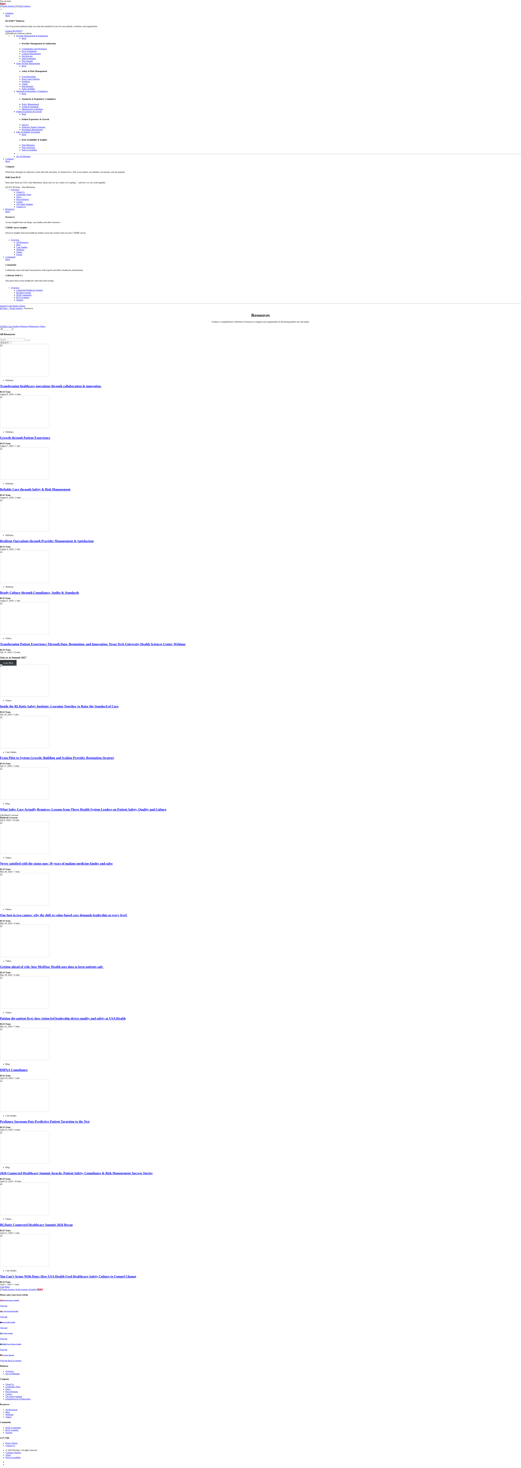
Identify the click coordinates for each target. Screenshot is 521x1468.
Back (7, 15)
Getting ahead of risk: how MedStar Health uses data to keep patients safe (52, 967)
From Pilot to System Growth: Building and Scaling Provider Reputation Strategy (57, 758)
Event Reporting (29, 76)
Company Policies (13, 1452)
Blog (5, 326)
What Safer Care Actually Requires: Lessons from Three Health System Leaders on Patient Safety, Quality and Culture (83, 809)
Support (3, 306)
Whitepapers (33, 326)
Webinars (24, 326)
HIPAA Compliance (14, 1070)
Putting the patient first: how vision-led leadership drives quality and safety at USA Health (63, 1018)
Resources (9, 209)
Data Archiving (28, 147)
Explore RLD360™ (14, 31)
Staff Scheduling (29, 58)
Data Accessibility (29, 150)
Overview (15, 189)
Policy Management (30, 104)
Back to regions (14, 1360)
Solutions (9, 13)
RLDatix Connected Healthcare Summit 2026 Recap (36, 1225)
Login (9, 306)
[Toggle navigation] (1, 9)
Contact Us (10, 1445)
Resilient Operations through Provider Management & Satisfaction (47, 541)
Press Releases (11, 1391)
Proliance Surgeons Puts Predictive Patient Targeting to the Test (45, 1121)
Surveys (25, 125)
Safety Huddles (28, 89)
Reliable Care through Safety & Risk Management (35, 489)
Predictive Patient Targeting (33, 127)
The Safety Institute (13, 1396)
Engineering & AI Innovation (18, 1399)
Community (10, 257)
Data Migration (28, 145)
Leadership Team (12, 1387)
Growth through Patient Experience (25, 437)
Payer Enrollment (29, 51)
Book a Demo (19, 306)
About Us (9, 1384)
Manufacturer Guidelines (32, 109)
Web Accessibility (13, 1457)
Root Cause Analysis (31, 79)
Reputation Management (32, 129)
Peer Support (27, 61)
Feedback (26, 81)
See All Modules (12, 1374)
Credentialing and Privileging (34, 49)
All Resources (11, 1410)
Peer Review (27, 56)
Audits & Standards (30, 107)
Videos (42, 326)
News (7, 1389)
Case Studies (14, 326)
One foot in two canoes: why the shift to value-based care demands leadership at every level (64, 915)
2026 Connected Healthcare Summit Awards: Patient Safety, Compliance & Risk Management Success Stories (76, 1173)
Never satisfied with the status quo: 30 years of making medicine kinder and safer (56, 863)
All (1, 326)
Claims (25, 84)
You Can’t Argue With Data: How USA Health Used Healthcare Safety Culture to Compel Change (68, 1276)
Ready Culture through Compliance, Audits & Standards (39, 592)
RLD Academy (12, 1430)
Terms (8, 1455)
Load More (5, 1287)
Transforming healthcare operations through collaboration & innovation (51, 386)
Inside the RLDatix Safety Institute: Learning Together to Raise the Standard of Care (59, 706)
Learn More (8, 663)
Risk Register (27, 86)
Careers (8, 1394)
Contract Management (31, 54)
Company (9, 159)
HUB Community (13, 1428)
